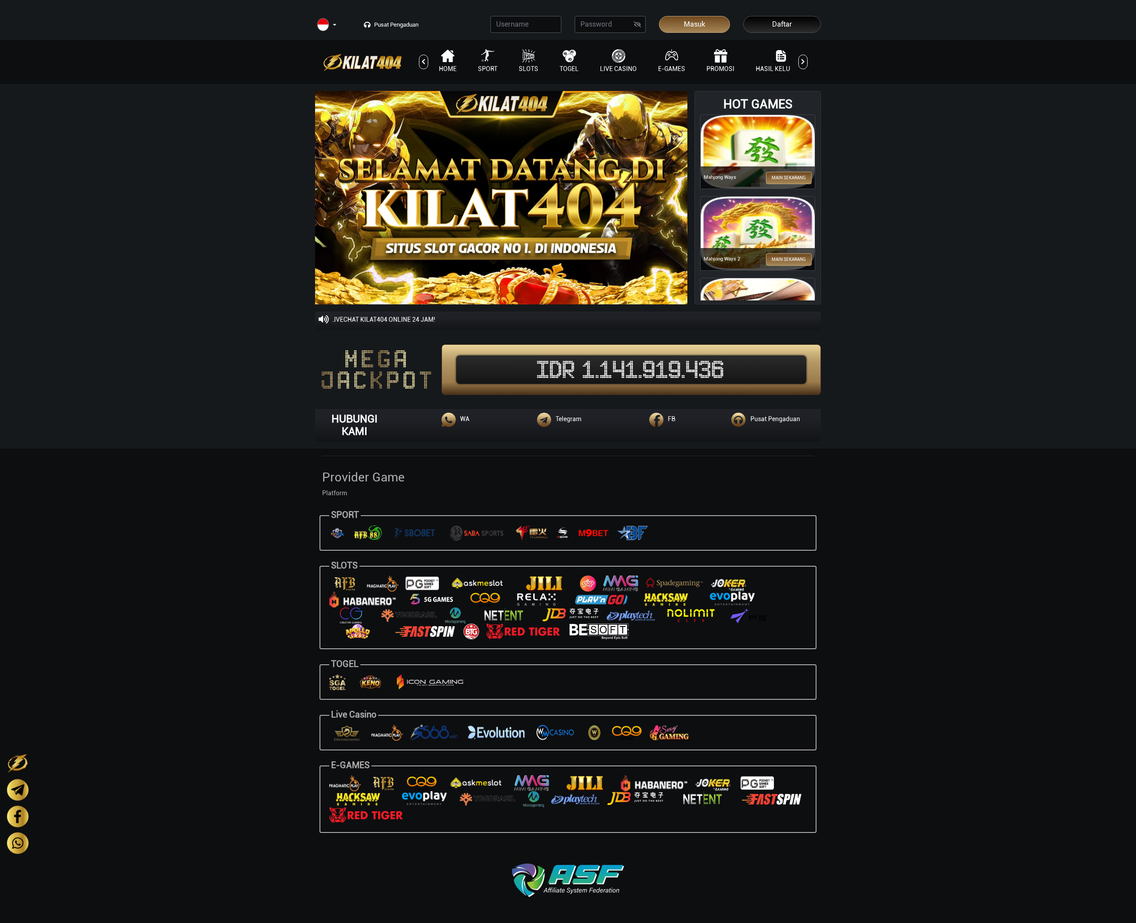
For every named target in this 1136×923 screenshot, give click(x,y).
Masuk (694, 24)
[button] (326, 25)
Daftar (782, 24)
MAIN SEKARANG (789, 177)
